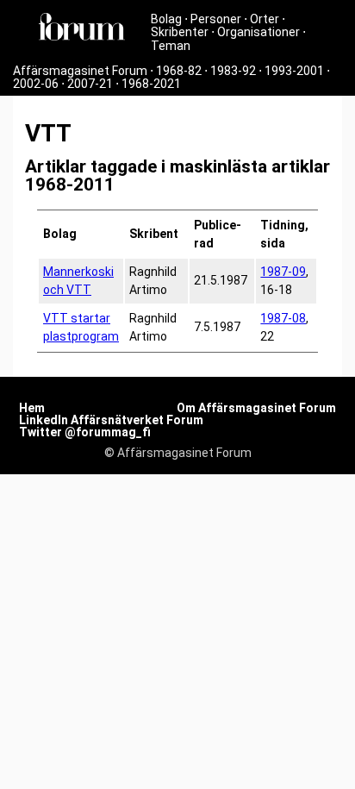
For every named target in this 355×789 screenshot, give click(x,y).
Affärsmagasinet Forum (80, 71)
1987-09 (283, 272)
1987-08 (283, 318)
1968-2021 (151, 84)
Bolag (166, 19)
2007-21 (90, 84)
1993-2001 (294, 71)
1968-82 (179, 71)
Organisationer (258, 32)
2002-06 (36, 84)
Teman (170, 46)
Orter (264, 19)
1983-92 (233, 71)
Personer (215, 19)
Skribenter (180, 32)
